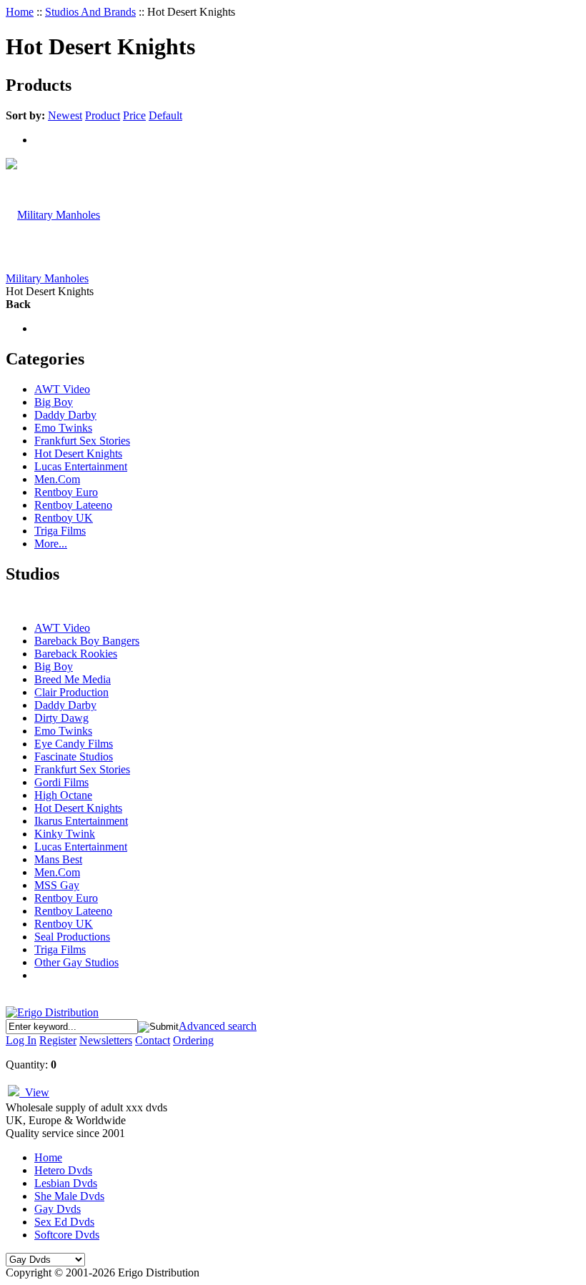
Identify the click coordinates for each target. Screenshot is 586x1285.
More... (50, 543)
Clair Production (71, 692)
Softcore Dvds (66, 1235)
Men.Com (57, 479)
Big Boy (53, 402)
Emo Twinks (63, 428)
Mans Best (58, 859)
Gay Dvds (57, 1209)
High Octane (63, 795)
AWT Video (62, 389)
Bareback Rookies (75, 654)
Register (57, 1040)
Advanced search (218, 1026)
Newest (65, 115)
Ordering (193, 1040)
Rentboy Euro (66, 492)
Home (20, 12)
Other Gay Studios (76, 962)
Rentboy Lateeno (73, 505)
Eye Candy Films (73, 744)
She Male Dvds (69, 1196)
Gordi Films (61, 782)
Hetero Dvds (63, 1170)
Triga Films (60, 531)
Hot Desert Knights (78, 453)
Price (134, 115)
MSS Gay (56, 885)
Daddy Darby (65, 415)
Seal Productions (72, 937)
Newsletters (105, 1040)
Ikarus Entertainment (81, 821)
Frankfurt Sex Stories (82, 441)
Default (165, 115)
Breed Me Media (72, 679)
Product (102, 115)
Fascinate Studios (73, 756)
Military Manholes (47, 278)
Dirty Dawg (61, 718)
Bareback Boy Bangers (86, 641)
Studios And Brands (90, 12)
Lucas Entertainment (80, 466)
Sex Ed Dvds (64, 1222)
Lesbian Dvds (65, 1183)
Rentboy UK (63, 518)
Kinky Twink (64, 834)
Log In (21, 1040)
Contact (152, 1040)
